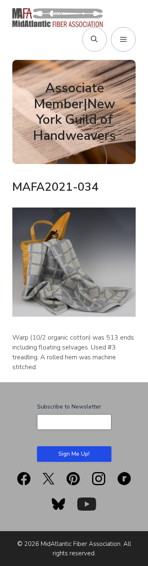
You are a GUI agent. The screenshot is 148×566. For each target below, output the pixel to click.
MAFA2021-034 (55, 187)
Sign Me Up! (74, 454)
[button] (94, 39)
